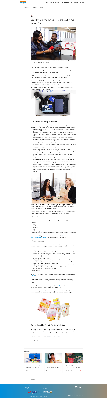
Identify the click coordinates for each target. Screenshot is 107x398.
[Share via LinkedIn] (37, 340)
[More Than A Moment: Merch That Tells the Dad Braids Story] (33, 358)
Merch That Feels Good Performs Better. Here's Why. (52, 366)
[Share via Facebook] (31, 340)
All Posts (26, 7)
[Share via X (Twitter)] (34, 340)
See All (81, 351)
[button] (54, 2)
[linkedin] (80, 387)
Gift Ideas (41, 7)
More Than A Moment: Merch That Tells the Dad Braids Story (33, 366)
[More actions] (75, 16)
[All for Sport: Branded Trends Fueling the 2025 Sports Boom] (74, 358)
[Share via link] (40, 340)
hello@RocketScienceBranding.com (31, 388)
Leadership (34, 7)
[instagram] (76, 387)
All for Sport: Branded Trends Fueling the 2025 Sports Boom (73, 366)
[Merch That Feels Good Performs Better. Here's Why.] (53, 358)
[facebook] (78, 387)
